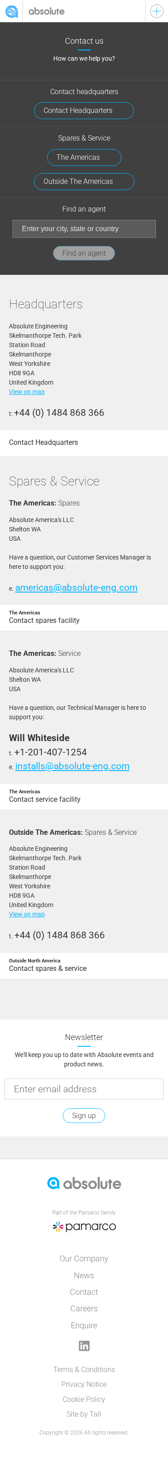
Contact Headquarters (78, 110)
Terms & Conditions (84, 1370)
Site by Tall (84, 1414)
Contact (84, 1292)
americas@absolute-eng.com (76, 587)
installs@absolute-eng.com (72, 766)
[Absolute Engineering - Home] (84, 11)
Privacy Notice (84, 1384)
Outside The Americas (79, 181)
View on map (27, 391)
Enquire (84, 1325)
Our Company (84, 1258)
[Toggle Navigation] (157, 11)
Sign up (84, 1115)
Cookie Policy (84, 1400)
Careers (84, 1308)
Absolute (11, 11)
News (84, 1275)
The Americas (79, 157)
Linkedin (84, 1346)
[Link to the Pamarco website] (84, 1237)
